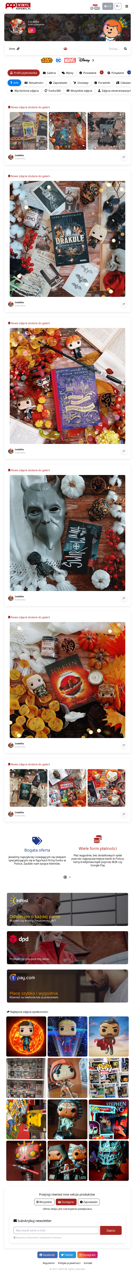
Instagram (88, 1255)
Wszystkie (45, 1202)
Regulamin (49, 1263)
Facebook (48, 1255)
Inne (12, 49)
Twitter (69, 1255)
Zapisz (111, 1230)
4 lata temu (20, 305)
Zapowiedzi (90, 1202)
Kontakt (88, 1263)
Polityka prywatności (69, 1263)
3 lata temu (20, 158)
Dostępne (67, 1202)
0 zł (109, 6)
